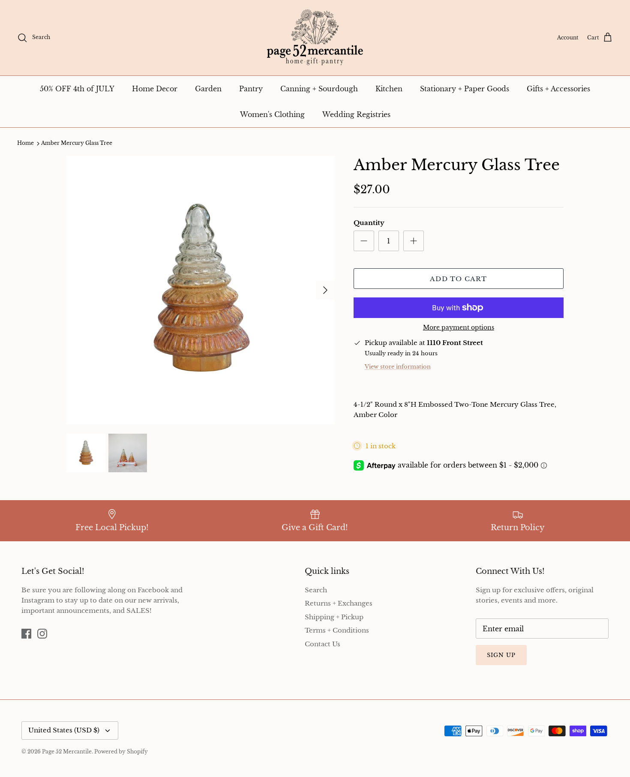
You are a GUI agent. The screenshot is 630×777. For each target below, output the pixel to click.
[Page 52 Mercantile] (315, 38)
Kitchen (388, 88)
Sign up (501, 655)
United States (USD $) (63, 730)
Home (25, 143)
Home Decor (154, 88)
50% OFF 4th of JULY (77, 88)
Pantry (251, 88)
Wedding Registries (356, 114)
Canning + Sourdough (319, 88)
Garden (208, 88)
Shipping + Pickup (334, 617)
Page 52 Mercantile (67, 751)
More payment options (458, 327)
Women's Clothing (272, 114)
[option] (200, 290)
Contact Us (322, 644)
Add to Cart (458, 279)
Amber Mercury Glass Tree (76, 143)
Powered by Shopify (121, 751)
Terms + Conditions (337, 630)
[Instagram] (42, 634)
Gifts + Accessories (558, 88)
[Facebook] (26, 634)
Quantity (369, 223)
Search (316, 590)
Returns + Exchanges (338, 603)
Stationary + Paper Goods (464, 88)
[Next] (325, 290)
